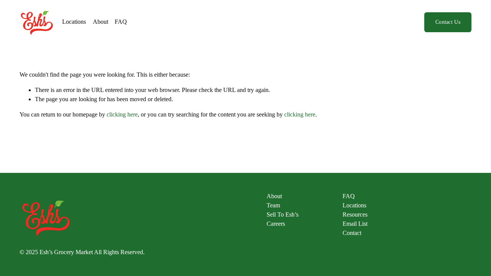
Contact (352, 233)
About (100, 21)
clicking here (122, 114)
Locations (74, 21)
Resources (355, 214)
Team (273, 205)
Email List (355, 223)
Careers (276, 223)
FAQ (121, 21)
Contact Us (447, 22)
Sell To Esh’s (282, 214)
